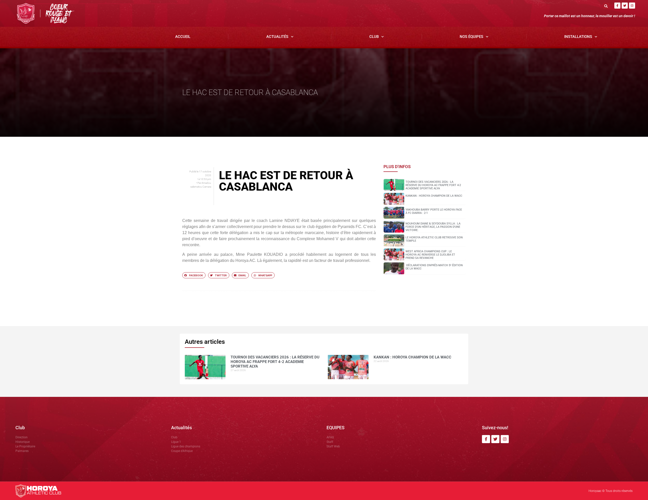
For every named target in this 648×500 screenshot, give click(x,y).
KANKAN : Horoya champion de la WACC (434, 195)
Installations (578, 36)
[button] (606, 6)
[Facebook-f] (617, 6)
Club (374, 36)
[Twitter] (625, 6)
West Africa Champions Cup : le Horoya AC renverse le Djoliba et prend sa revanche (430, 255)
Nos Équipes (471, 36)
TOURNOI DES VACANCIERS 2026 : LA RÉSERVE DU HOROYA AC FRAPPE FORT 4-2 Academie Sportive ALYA (433, 185)
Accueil (182, 36)
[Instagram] (632, 6)
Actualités (277, 36)
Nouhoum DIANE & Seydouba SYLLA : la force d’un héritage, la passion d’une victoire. (433, 227)
